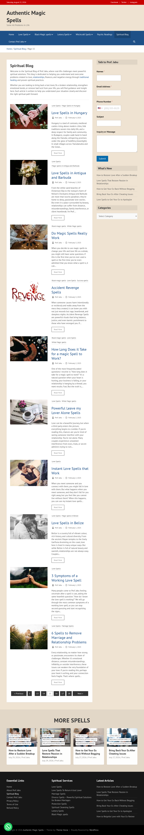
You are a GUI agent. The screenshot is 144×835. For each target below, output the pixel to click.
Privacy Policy (12, 800)
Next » (80, 693)
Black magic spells (59, 226)
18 (69, 693)
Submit (102, 158)
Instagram (133, 2)
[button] (8, 827)
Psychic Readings (104, 34)
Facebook (114, 2)
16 (56, 693)
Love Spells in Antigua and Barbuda (68, 175)
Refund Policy (13, 808)
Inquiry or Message (106, 131)
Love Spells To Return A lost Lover (67, 790)
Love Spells (23, 34)
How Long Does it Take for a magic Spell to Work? (68, 354)
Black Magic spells (43, 34)
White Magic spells (74, 226)
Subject (100, 116)
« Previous (18, 693)
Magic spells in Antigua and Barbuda (65, 166)
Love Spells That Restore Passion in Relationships (52, 754)
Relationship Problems (20, 743)
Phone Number (105, 101)
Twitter (124, 2)
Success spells (82, 280)
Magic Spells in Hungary (71, 106)
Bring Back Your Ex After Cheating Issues (115, 194)
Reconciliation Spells (20, 739)
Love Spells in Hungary (69, 112)
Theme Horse (62, 830)
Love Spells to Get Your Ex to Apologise (114, 199)
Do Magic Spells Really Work (69, 235)
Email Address (104, 86)
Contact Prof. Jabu (16, 41)
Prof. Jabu (26, 757)
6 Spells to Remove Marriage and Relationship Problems (68, 637)
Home (11, 34)
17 (63, 693)
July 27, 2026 (81, 757)
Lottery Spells (63, 34)
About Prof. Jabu (14, 790)
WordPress (93, 830)
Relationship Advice (85, 743)
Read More (58, 153)
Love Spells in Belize (67, 523)
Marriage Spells (68, 626)
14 (44, 693)
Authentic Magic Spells (33, 830)
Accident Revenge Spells (65, 289)
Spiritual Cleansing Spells (63, 807)
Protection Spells (59, 803)
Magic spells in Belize (70, 516)
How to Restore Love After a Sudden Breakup (117, 175)
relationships (38, 77)
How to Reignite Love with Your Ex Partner (116, 816)
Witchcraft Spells (83, 34)
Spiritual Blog (122, 34)
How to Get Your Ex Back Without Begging (115, 189)
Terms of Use (12, 804)
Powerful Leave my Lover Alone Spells (66, 410)
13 (37, 693)
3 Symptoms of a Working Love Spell (66, 578)
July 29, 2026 (14, 757)
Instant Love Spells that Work (69, 470)
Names (101, 71)
